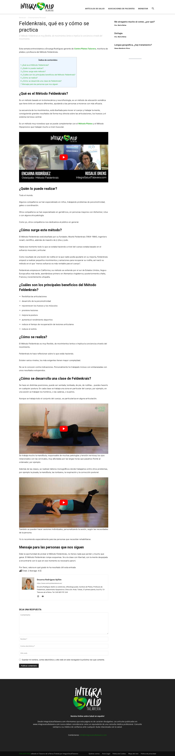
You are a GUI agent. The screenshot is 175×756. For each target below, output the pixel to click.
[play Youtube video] (63, 157)
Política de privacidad (148, 754)
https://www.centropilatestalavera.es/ (49, 583)
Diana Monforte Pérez (122, 48)
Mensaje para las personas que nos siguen (39, 84)
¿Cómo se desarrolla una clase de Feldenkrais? (40, 81)
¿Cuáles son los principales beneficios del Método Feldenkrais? (47, 75)
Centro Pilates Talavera (85, 48)
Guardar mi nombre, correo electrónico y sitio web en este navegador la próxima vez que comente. (63, 660)
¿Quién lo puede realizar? (31, 68)
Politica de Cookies (119, 754)
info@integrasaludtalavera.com (93, 735)
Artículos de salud (95, 8)
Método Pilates (85, 123)
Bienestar (143, 8)
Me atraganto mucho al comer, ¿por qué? (134, 21)
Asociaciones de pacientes (121, 8)
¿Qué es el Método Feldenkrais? (34, 65)
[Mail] (44, 596)
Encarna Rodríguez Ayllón (49, 579)
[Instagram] (39, 596)
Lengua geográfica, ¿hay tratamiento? (133, 45)
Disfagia (118, 33)
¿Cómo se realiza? (29, 78)
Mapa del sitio (133, 754)
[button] (153, 9)
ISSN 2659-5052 (24, 754)
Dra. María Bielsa (120, 25)
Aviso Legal (106, 754)
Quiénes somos (94, 754)
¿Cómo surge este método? (33, 71)
